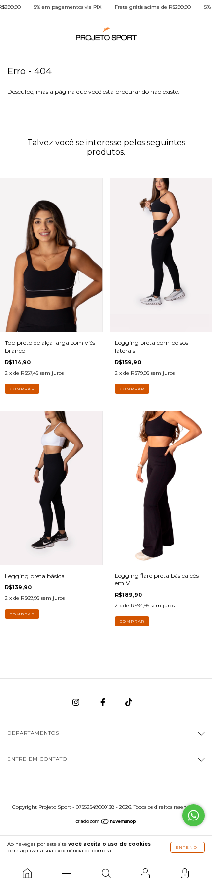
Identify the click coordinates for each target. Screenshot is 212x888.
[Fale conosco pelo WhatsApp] (193, 815)
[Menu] (66, 873)
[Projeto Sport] (27, 873)
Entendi (187, 847)
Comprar (22, 388)
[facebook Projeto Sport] (103, 702)
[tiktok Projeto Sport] (129, 702)
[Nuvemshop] (106, 822)
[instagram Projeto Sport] (76, 702)
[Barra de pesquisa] (106, 873)
